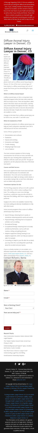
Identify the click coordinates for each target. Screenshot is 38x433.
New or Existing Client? (12, 305)
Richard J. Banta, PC (25, 255)
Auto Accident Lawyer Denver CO (22, 399)
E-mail (6, 298)
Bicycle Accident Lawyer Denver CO (15, 409)
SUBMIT (7, 328)
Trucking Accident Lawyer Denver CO (14, 394)
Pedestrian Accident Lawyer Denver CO (16, 416)
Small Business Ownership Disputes (14, 355)
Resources (15, 405)
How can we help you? (12, 312)
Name (6, 290)
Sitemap (13, 388)
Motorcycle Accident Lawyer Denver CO (20, 407)
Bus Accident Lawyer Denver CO (22, 414)
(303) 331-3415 (10, 25)
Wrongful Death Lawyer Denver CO (15, 401)
